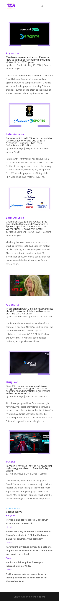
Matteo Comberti (17, 65)
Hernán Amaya (16, 148)
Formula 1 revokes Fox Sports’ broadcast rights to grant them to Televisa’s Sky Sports (29, 466)
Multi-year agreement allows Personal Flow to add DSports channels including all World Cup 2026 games (28, 58)
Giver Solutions (37, 596)
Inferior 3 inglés (13, 235)
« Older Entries (13, 508)
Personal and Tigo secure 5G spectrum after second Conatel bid (27, 520)
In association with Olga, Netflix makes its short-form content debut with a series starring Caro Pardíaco (29, 309)
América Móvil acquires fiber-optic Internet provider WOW (25, 562)
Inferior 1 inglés (13, 68)
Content (48, 65)
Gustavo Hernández (18, 316)
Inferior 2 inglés (13, 152)
